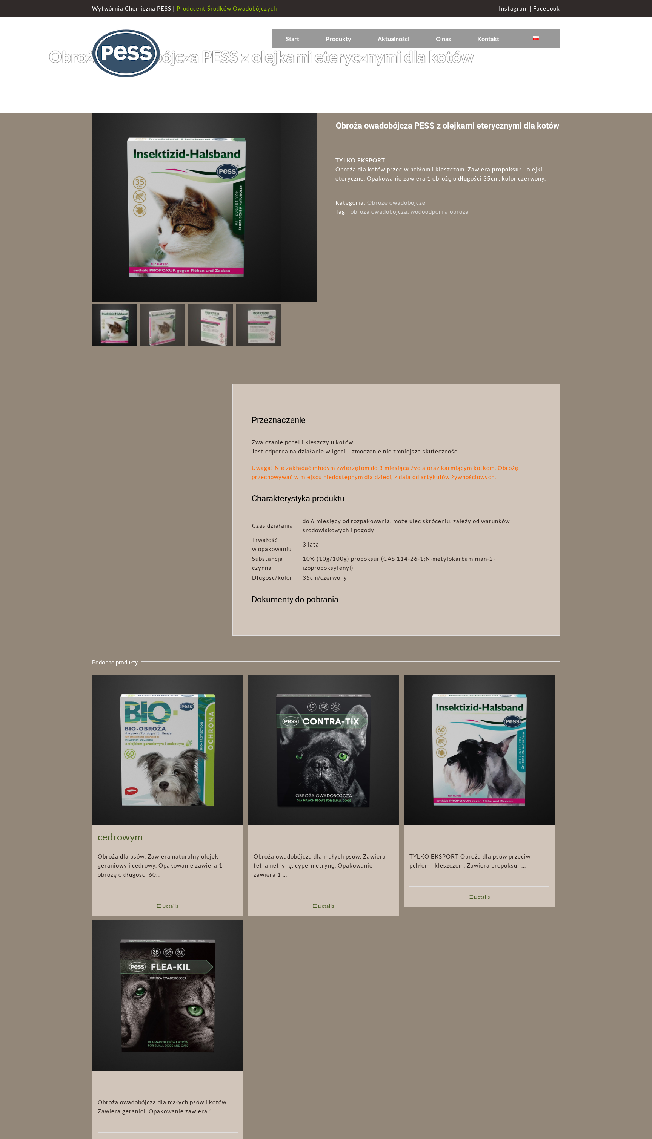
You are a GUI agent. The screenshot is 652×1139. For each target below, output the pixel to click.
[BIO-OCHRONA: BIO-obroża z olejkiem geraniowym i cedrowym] (167, 731)
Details (170, 906)
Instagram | (516, 8)
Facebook (546, 8)
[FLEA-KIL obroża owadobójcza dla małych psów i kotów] (167, 976)
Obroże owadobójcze (396, 202)
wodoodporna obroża (440, 211)
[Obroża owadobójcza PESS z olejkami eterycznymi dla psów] (479, 731)
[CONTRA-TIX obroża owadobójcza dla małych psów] (323, 731)
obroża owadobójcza (379, 211)
